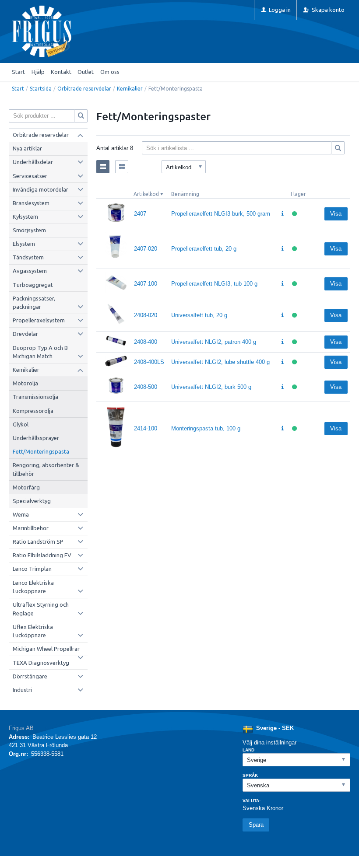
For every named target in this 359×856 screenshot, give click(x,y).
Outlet (85, 72)
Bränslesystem (31, 203)
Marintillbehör (31, 528)
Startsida (41, 88)
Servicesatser (30, 176)
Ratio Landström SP (38, 541)
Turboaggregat (33, 285)
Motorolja (25, 383)
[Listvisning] (102, 166)
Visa (335, 213)
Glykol (20, 424)
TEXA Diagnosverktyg (41, 663)
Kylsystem (25, 216)
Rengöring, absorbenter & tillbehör (46, 469)
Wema (21, 514)
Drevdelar (25, 334)
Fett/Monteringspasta (41, 451)
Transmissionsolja (35, 397)
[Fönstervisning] (121, 166)
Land (248, 750)
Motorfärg (26, 487)
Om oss (110, 72)
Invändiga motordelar (40, 189)
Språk (250, 775)
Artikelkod (146, 194)
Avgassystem (30, 271)
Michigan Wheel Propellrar (46, 649)
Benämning (185, 194)
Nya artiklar (27, 148)
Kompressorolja (33, 411)
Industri (22, 690)
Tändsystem (28, 257)
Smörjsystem (29, 230)
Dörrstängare (30, 676)
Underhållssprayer (36, 438)
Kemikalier (130, 88)
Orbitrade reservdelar (84, 88)
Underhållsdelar (33, 162)
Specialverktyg (32, 501)
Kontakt (61, 72)
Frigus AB (21, 728)
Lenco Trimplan (32, 569)
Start (18, 72)
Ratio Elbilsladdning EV (42, 555)
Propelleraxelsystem (39, 320)
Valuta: (251, 800)
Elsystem (24, 244)
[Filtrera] (338, 147)
